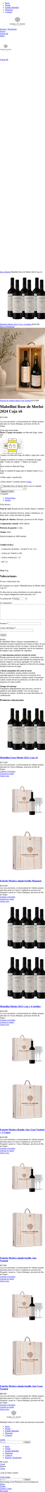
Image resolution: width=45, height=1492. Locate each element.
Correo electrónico (8, 628)
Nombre (4, 623)
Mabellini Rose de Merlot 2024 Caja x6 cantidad (22, 486)
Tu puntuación (6, 599)
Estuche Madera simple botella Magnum (21, 881)
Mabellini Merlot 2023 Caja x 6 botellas (16, 324)
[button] (7, 774)
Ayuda (28, 482)
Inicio (2, 272)
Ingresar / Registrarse (13, 1458)
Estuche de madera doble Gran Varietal (15, 400)
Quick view (4, 776)
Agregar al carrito (7, 491)
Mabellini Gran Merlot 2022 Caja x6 (19, 757)
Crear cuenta (5, 1477)
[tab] (25, 498)
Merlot (8, 272)
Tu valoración (6, 603)
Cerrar (2, 1440)
